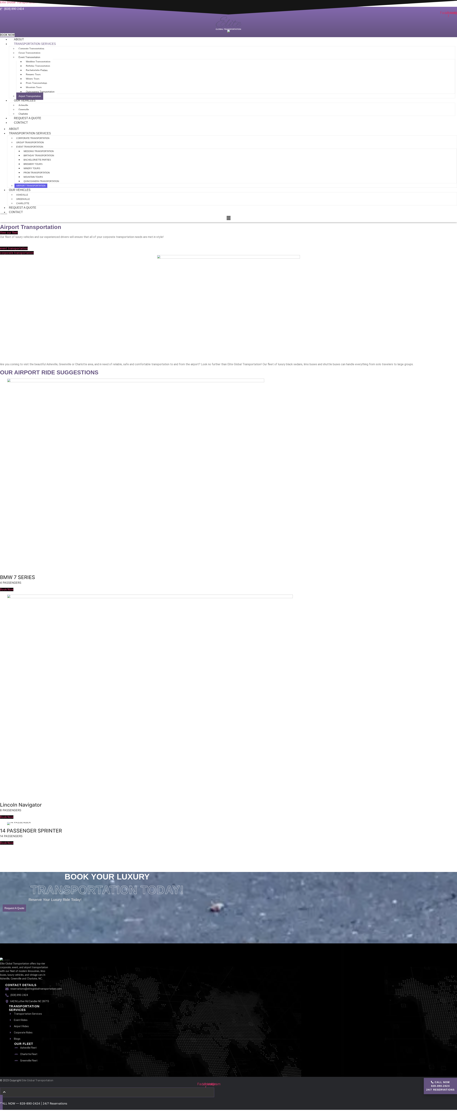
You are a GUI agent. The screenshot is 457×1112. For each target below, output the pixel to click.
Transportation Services (35, 43)
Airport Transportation (31, 185)
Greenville (24, 109)
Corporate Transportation (31, 48)
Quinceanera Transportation (40, 91)
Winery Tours (32, 79)
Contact (21, 122)
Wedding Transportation (38, 61)
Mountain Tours (34, 87)
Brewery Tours (33, 74)
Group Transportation (29, 53)
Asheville (23, 105)
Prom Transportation (36, 83)
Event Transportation (29, 57)
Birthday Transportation (38, 66)
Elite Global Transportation (37, 1080)
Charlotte (22, 203)
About (19, 39)
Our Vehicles (25, 100)
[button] (228, 218)
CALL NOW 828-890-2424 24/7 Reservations (440, 1086)
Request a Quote (27, 118)
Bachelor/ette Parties (37, 70)
